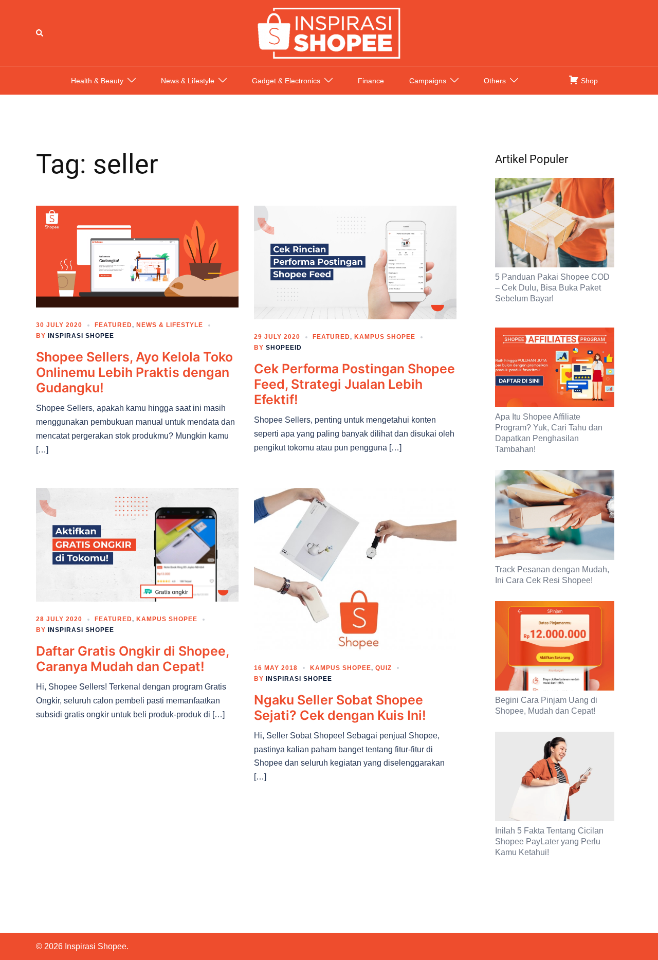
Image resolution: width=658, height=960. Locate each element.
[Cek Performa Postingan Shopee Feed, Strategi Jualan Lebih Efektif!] (355, 262)
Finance (371, 81)
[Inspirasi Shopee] (329, 32)
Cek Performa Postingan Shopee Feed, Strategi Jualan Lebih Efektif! (354, 384)
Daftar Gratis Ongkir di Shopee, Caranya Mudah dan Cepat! (132, 658)
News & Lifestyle (187, 81)
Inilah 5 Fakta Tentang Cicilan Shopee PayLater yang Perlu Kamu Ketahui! (549, 841)
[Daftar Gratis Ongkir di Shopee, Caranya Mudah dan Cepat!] (137, 544)
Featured (113, 325)
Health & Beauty (97, 81)
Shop (588, 81)
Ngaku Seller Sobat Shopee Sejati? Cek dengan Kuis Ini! (340, 707)
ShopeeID (284, 347)
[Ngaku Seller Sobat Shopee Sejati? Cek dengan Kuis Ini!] (355, 568)
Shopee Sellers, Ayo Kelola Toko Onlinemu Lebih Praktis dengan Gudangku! (134, 372)
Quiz (383, 668)
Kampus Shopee (384, 336)
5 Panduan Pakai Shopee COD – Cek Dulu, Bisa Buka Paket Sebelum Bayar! (552, 288)
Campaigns (427, 81)
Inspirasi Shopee (81, 335)
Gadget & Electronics (286, 81)
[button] (40, 33)
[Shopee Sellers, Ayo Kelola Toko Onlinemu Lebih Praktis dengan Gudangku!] (137, 256)
